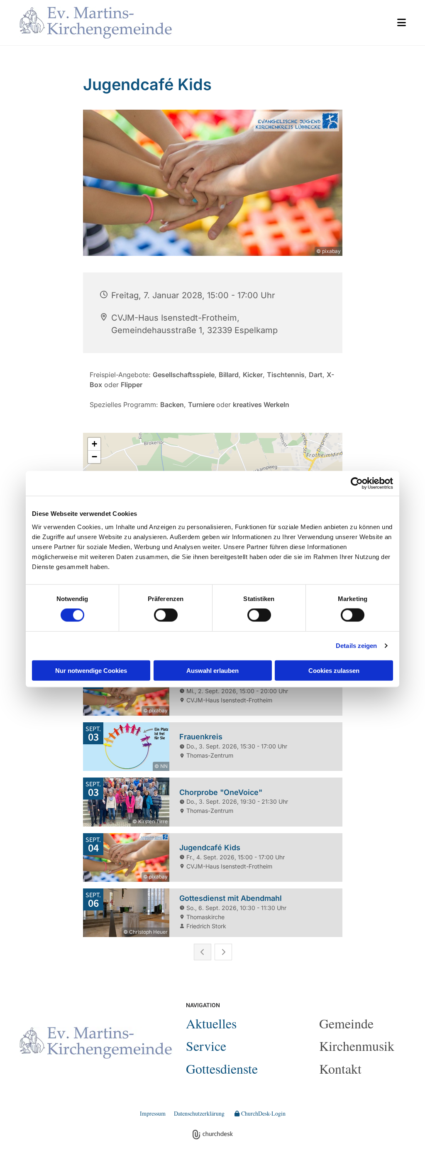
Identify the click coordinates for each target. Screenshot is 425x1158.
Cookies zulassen (333, 670)
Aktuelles (211, 1023)
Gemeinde (346, 1023)
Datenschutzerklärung (199, 1113)
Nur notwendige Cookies (91, 670)
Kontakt (340, 1068)
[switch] (166, 615)
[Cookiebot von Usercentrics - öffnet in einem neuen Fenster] (356, 483)
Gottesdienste (222, 1068)
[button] (296, 22)
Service (206, 1046)
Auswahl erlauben (212, 670)
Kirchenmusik (356, 1046)
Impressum (153, 1113)
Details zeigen (356, 645)
